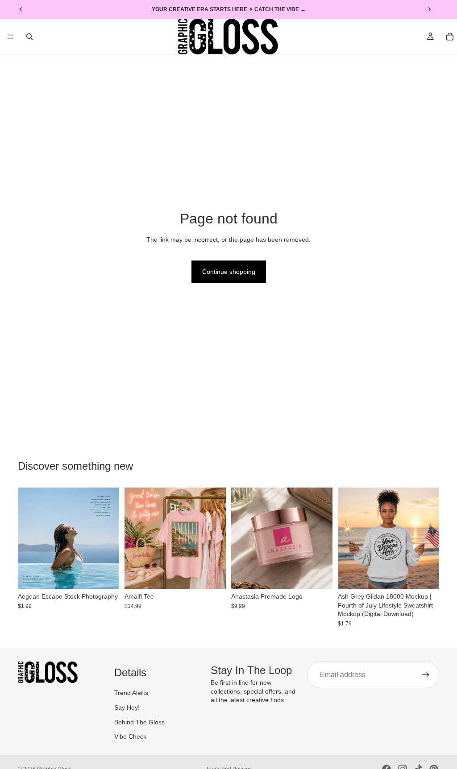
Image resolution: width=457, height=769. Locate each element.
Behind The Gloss (139, 722)
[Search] (29, 36)
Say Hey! (127, 707)
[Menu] (10, 36)
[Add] (105, 575)
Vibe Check (130, 736)
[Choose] (212, 575)
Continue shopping (228, 271)
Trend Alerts (131, 693)
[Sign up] (425, 675)
